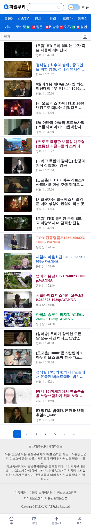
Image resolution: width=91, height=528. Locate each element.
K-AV (68, 27)
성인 (83, 27)
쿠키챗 (21, 27)
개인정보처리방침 (41, 492)
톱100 (8, 18)
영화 (53, 18)
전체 (38, 18)
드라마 (68, 18)
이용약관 (20, 492)
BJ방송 (54, 27)
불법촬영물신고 (57, 498)
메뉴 (85, 7)
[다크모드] (74, 7)
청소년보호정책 (67, 492)
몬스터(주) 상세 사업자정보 (45, 446)
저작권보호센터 (33, 498)
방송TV (23, 18)
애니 (8, 27)
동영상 (83, 18)
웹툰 (39, 27)
